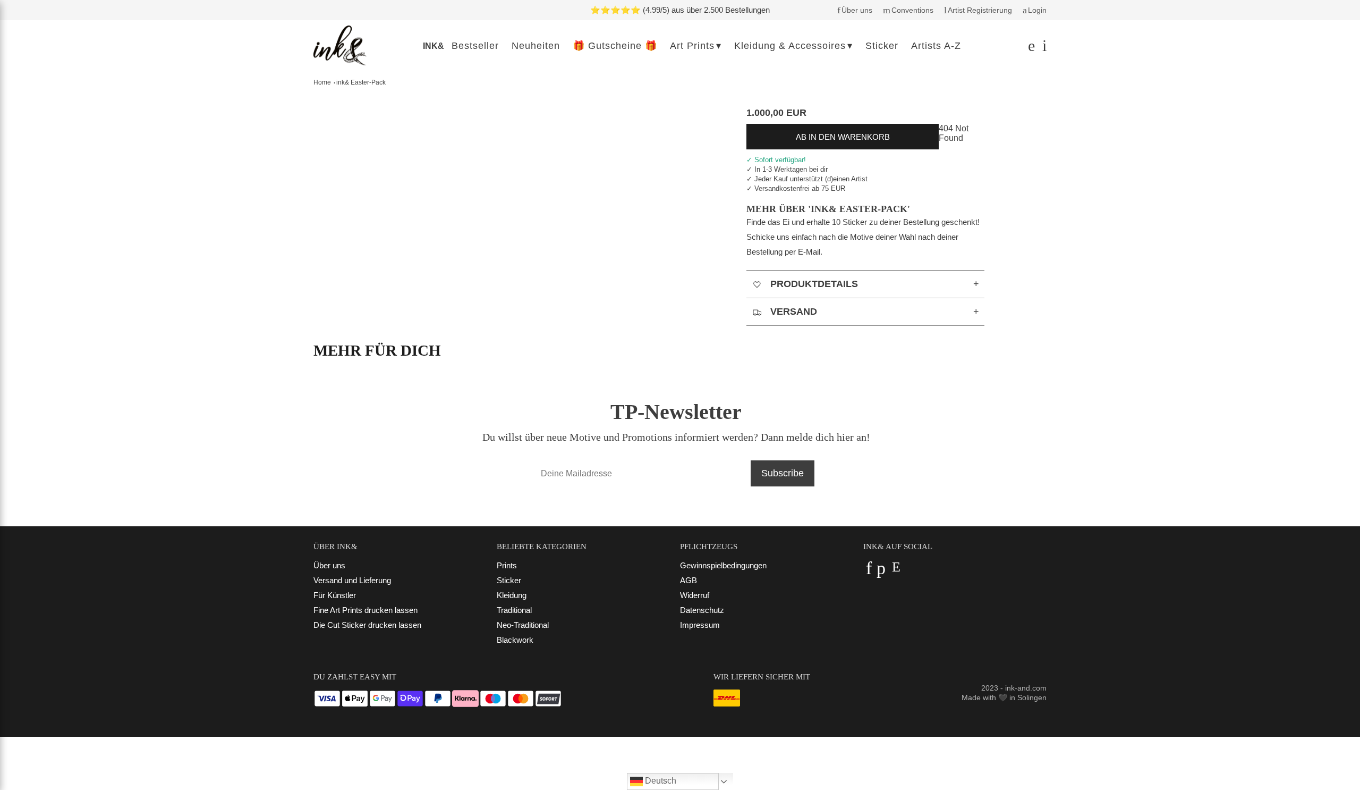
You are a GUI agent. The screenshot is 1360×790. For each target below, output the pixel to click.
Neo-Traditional (523, 624)
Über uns (329, 565)
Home (322, 82)
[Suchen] (1030, 48)
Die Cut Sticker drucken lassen (367, 624)
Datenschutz (702, 610)
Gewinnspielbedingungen (723, 565)
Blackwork (515, 639)
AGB (688, 580)
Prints (507, 565)
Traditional (514, 610)
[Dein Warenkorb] (1042, 48)
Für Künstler (334, 595)
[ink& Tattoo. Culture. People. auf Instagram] (896, 571)
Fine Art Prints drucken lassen (365, 610)
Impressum (700, 624)
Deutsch (659, 780)
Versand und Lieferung (352, 580)
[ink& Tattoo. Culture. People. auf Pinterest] (881, 571)
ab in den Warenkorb (843, 136)
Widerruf (694, 595)
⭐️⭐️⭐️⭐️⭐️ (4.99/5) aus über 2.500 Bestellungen (680, 9)
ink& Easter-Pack (361, 82)
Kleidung (511, 595)
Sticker (509, 580)
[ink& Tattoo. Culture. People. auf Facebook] (869, 571)
